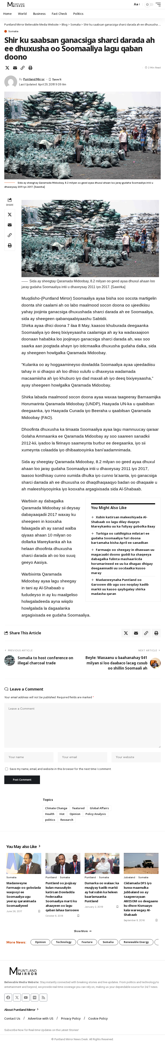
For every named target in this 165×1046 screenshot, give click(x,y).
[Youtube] (26, 997)
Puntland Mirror (34, 79)
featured (78, 808)
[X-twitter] (17, 997)
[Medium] (34, 997)
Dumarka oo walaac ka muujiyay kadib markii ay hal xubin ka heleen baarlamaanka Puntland (102, 892)
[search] (128, 4)
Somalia (13, 31)
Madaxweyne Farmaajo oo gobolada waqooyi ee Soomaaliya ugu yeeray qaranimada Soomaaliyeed (23, 894)
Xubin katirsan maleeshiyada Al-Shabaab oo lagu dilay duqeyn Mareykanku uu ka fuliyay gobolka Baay (123, 521)
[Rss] (43, 997)
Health (49, 814)
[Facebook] (8, 997)
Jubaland (129, 877)
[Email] (15, 67)
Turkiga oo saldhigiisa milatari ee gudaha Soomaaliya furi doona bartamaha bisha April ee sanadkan (120, 538)
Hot (62, 814)
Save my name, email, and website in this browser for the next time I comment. (60, 769)
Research (66, 820)
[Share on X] (7, 67)
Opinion (75, 814)
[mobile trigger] (157, 4)
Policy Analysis (96, 814)
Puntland (51, 877)
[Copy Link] (23, 67)
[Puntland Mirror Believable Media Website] (16, 4)
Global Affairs (99, 808)
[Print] (30, 67)
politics (50, 820)
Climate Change (56, 808)
